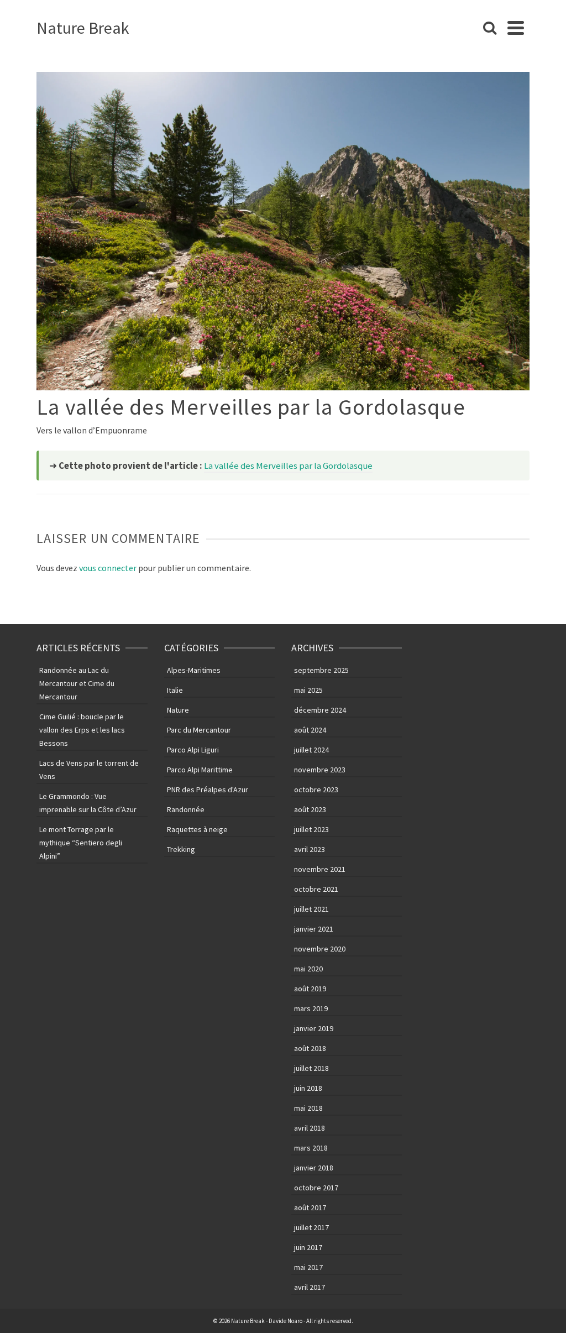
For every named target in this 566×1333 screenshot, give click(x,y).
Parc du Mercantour (199, 730)
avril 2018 (309, 1128)
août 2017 (310, 1207)
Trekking (181, 849)
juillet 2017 (311, 1227)
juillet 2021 (311, 909)
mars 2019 (311, 1008)
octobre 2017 (316, 1188)
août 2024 (310, 730)
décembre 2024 (320, 710)
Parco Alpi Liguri (193, 750)
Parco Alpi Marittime (200, 770)
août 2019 (310, 989)
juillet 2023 (311, 829)
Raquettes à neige (197, 829)
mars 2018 (311, 1148)
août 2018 (310, 1048)
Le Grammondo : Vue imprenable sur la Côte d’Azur (88, 802)
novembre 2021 (319, 869)
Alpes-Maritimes (194, 670)
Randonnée (186, 809)
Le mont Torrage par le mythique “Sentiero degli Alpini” (80, 842)
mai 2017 (308, 1267)
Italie (175, 690)
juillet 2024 (311, 750)
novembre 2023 (319, 770)
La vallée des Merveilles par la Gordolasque (288, 465)
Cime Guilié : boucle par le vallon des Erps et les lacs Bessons (82, 730)
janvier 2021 (313, 929)
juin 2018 (308, 1088)
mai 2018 (308, 1108)
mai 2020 (308, 969)
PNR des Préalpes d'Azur (207, 789)
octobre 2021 (316, 889)
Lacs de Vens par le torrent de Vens (89, 769)
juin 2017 (308, 1247)
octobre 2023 (316, 789)
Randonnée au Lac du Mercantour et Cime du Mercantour (76, 683)
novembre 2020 (319, 949)
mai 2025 (308, 690)
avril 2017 (309, 1287)
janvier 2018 (313, 1168)
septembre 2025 (321, 670)
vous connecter (108, 567)
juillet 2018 (311, 1068)
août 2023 (310, 809)
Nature (178, 710)
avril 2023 (309, 849)
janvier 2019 (313, 1028)
